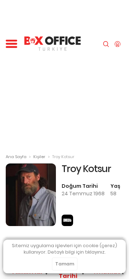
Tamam (64, 264)
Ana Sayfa (16, 157)
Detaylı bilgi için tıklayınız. (77, 252)
